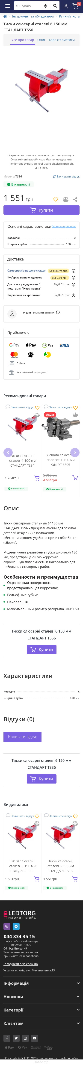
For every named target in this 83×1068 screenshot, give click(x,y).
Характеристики (62, 40)
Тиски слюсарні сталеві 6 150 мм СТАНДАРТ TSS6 (22, 866)
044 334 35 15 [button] (19, 936)
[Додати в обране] (37, 408)
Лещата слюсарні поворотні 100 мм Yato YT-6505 (61, 460)
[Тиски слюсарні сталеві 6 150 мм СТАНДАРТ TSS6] (22, 836)
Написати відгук (22, 736)
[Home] (5, 16)
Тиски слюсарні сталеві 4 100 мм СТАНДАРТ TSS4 (22, 460)
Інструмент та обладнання (33, 16)
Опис (41, 40)
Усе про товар (23, 40)
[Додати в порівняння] (37, 415)
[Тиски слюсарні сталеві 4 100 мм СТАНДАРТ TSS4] (22, 427)
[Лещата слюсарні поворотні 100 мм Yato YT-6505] (61, 427)
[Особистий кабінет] (66, 5)
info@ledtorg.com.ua (20, 964)
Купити (46, 649)
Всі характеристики (64, 226)
